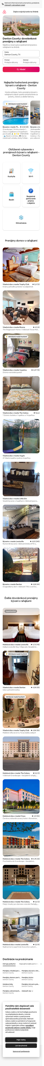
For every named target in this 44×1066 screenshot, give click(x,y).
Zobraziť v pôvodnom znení (15, 5)
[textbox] (12, 62)
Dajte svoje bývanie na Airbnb (25, 12)
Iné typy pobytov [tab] (9, 964)
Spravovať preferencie (21, 1051)
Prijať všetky (21, 1040)
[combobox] (21, 54)
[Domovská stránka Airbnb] (4, 11)
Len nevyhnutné (21, 1046)
